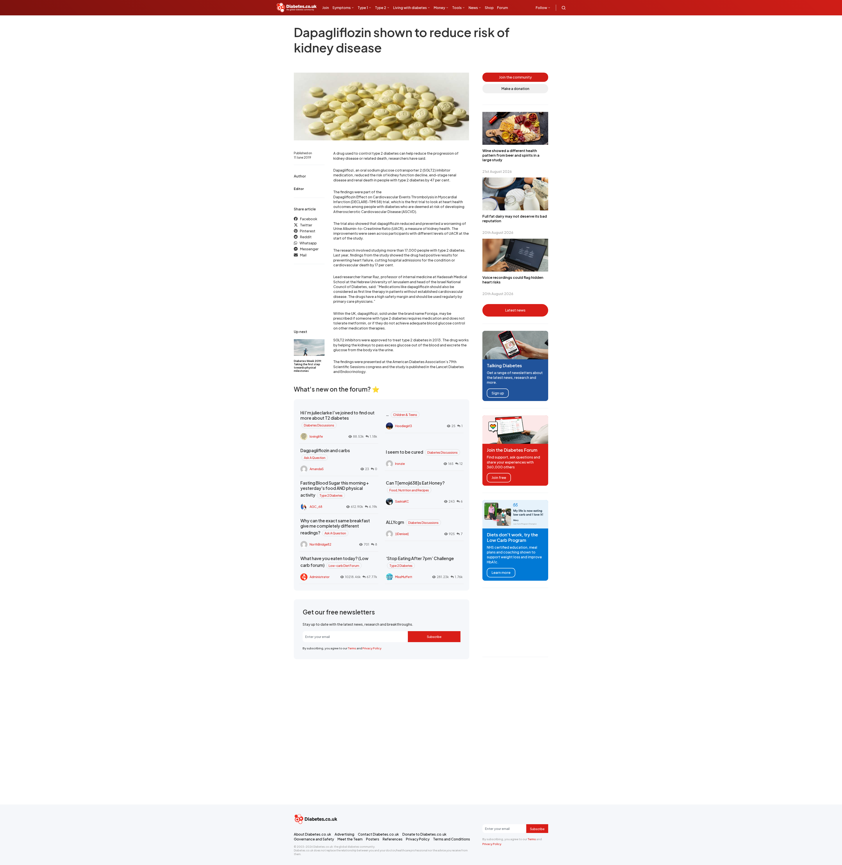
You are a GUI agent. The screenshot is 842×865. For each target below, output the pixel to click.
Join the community (515, 77)
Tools (457, 7)
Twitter (306, 225)
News (473, 7)
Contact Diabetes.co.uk (378, 834)
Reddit (306, 237)
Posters (372, 839)
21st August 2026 (497, 171)
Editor (299, 189)
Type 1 (363, 7)
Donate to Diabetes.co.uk (424, 834)
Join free (499, 477)
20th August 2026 (497, 232)
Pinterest (307, 231)
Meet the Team (349, 839)
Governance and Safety (314, 839)
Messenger (309, 249)
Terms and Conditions (451, 839)
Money (439, 7)
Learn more (501, 572)
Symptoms (341, 7)
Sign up (498, 393)
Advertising (344, 834)
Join (325, 7)
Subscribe (434, 637)
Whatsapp (308, 243)
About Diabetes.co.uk (312, 834)
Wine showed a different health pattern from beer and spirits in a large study (510, 155)
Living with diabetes (410, 7)
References (392, 839)
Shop (489, 7)
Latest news (515, 310)
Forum (502, 7)
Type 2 (380, 7)
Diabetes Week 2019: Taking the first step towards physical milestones (308, 366)
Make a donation (515, 88)
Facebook (308, 219)
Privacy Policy (372, 648)
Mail (303, 255)
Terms (352, 648)
